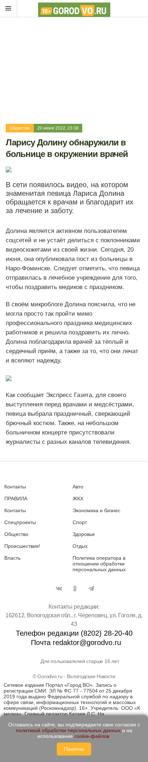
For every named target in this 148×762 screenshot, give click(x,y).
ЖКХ (78, 498)
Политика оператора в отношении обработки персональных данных (99, 563)
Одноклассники (75, 588)
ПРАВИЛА (15, 498)
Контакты (15, 487)
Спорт (80, 522)
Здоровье (84, 534)
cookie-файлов (91, 736)
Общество (19, 128)
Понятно (74, 749)
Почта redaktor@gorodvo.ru (76, 642)
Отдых (80, 546)
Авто (78, 487)
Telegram (91, 588)
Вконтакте (59, 588)
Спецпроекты (20, 522)
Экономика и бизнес (96, 510)
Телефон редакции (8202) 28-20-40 (74, 633)
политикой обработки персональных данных (68, 730)
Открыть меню (8, 8)
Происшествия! (22, 546)
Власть (12, 558)
